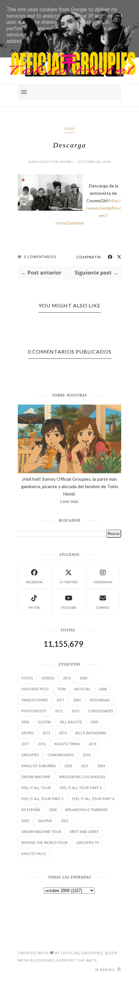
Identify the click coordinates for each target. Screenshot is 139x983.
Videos (48, 678)
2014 (63, 732)
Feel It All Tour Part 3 (80, 787)
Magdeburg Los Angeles (82, 776)
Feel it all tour (36, 787)
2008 (103, 689)
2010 (67, 678)
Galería (45, 820)
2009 (69, 128)
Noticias (82, 689)
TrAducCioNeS (34, 699)
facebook (34, 582)
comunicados (61, 754)
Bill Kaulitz (71, 721)
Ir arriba (105, 969)
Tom (62, 689)
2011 (60, 699)
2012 (59, 710)
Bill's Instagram (90, 732)
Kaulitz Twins (67, 743)
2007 (77, 699)
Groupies (30, 754)
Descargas (100, 699)
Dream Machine (35, 776)
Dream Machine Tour (41, 831)
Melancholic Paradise (86, 809)
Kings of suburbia (38, 765)
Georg (27, 732)
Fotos (27, 678)
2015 (75, 710)
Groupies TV (87, 842)
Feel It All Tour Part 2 (42, 798)
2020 (68, 765)
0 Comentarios (40, 256)
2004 (53, 809)
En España (30, 809)
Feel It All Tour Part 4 (93, 798)
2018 (87, 754)
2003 (101, 765)
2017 (25, 743)
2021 (85, 765)
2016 (42, 743)
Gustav (44, 721)
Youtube (68, 607)
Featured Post (35, 689)
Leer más (69, 501)
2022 (65, 820)
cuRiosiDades (100, 710)
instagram (102, 582)
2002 (25, 820)
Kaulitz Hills (33, 853)
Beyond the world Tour (44, 842)
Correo (102, 607)
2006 (25, 721)
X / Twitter (69, 582)
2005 (94, 721)
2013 (46, 732)
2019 (92, 743)
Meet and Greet (84, 831)
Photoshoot (33, 710)
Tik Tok (34, 607)
